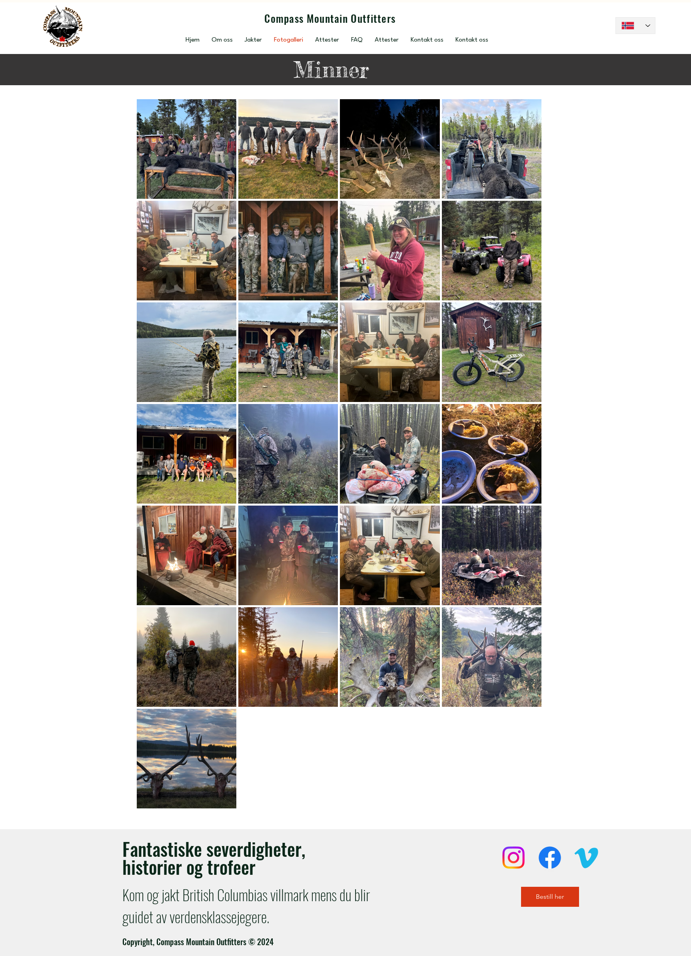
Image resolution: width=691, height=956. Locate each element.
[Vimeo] (586, 857)
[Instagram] (513, 857)
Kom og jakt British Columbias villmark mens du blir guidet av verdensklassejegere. (246, 906)
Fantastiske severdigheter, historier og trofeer (214, 857)
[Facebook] (550, 857)
